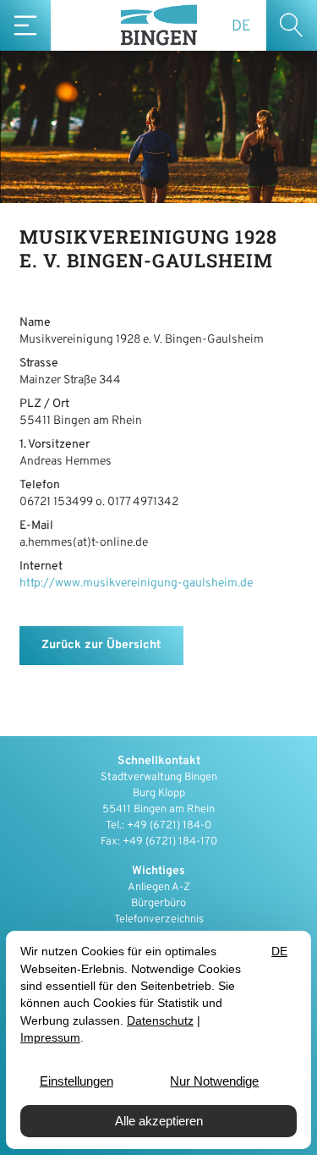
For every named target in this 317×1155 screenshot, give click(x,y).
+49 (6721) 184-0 (169, 826)
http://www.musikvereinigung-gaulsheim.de (136, 583)
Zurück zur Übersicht (101, 645)
